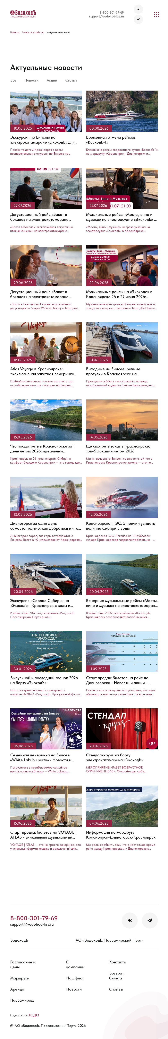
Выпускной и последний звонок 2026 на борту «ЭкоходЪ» (44, 680)
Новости (74, 989)
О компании (75, 964)
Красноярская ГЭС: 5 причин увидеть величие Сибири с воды (120, 526)
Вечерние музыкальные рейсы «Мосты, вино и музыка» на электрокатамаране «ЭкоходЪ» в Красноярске (122, 603)
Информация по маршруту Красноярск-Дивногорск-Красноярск (121, 835)
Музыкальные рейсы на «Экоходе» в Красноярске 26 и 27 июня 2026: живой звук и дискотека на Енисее (119, 294)
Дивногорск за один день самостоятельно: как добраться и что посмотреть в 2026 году (44, 526)
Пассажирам (22, 1000)
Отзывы (116, 989)
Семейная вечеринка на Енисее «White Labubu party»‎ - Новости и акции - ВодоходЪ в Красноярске (40, 757)
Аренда (17, 989)
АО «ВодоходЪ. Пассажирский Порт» (109, 940)
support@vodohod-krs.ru (106, 16)
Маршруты (20, 978)
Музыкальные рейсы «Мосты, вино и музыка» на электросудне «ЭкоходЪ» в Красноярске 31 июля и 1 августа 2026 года (121, 217)
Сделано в (24, 1015)
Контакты (117, 962)
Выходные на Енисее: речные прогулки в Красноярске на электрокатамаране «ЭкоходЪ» (114, 371)
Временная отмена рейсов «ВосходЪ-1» (110, 140)
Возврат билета (116, 975)
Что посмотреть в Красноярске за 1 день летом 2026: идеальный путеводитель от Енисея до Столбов (43, 448)
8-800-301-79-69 (112, 12)
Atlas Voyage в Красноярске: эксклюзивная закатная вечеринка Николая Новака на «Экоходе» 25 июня (42, 371)
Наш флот (75, 978)
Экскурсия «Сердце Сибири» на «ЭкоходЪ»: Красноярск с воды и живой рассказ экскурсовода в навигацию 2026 (40, 603)
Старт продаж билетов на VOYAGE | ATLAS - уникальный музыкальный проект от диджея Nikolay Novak (43, 835)
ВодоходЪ (19, 940)
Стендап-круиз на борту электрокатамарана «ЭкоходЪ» (114, 757)
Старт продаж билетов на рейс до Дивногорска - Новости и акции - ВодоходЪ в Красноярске (117, 680)
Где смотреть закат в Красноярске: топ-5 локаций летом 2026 (118, 448)
